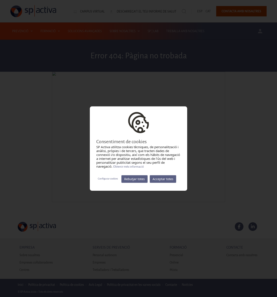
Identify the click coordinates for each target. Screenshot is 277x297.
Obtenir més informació (128, 166)
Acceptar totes (163, 179)
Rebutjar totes (134, 179)
